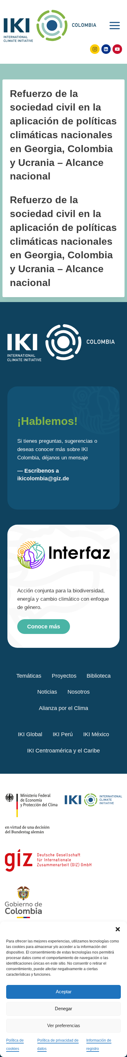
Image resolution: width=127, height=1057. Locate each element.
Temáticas (28, 676)
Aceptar (64, 991)
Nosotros (79, 692)
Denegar (63, 1008)
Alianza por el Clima (63, 708)
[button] (118, 929)
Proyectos (64, 676)
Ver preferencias (63, 1025)
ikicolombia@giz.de (43, 478)
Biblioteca (99, 676)
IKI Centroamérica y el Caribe (63, 751)
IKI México (96, 734)
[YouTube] (117, 49)
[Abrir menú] (114, 25)
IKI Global (30, 734)
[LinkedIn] (106, 49)
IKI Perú (63, 734)
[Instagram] (95, 49)
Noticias (47, 692)
